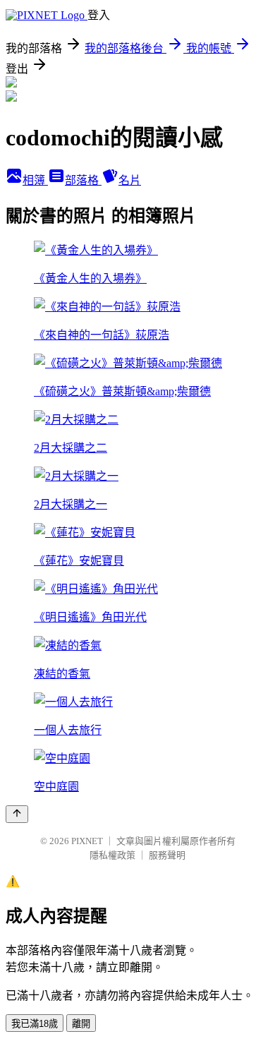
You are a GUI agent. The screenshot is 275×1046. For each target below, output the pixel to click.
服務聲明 (167, 855)
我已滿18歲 (34, 1023)
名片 (129, 180)
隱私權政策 (112, 855)
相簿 (35, 180)
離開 (81, 1023)
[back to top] (17, 814)
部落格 (83, 180)
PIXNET (87, 841)
